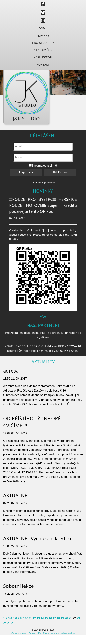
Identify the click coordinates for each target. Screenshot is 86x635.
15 (46, 618)
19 (62, 618)
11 (30, 618)
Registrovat (26, 172)
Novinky (43, 35)
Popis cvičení (43, 50)
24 (4, 623)
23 (78, 618)
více (43, 316)
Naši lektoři (43, 57)
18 (58, 618)
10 (26, 618)
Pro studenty (43, 42)
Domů (43, 28)
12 (34, 618)
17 (54, 618)
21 (70, 618)
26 (12, 623)
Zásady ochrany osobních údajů (59, 633)
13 (38, 618)
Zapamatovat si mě (44, 165)
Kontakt (43, 64)
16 (50, 618)
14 (42, 618)
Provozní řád (35, 633)
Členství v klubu (19, 633)
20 (66, 618)
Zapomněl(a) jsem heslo (43, 182)
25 (8, 623)
